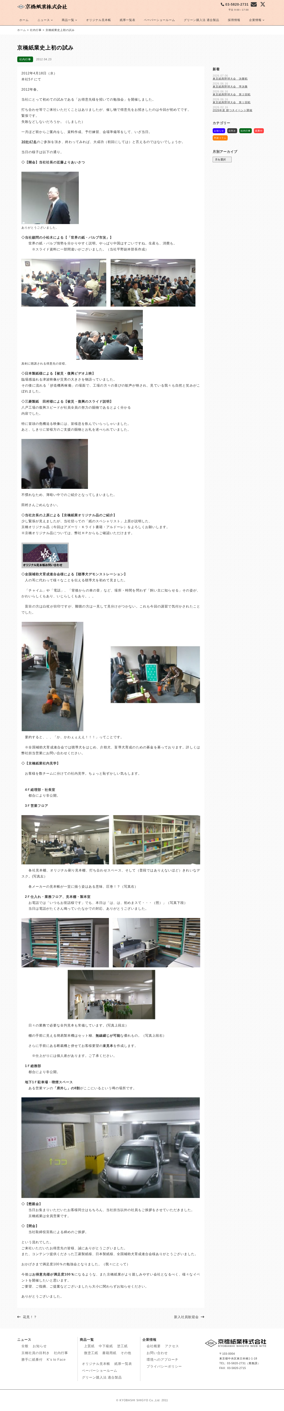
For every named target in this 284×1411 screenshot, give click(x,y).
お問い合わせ (157, 1353)
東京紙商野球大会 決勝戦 (230, 78)
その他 (126, 1353)
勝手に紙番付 (32, 1359)
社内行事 (25, 59)
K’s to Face (56, 1359)
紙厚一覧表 (127, 20)
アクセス (172, 1346)
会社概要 (154, 1346)
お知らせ (219, 130)
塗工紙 (122, 1346)
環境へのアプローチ (162, 1359)
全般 (24, 1346)
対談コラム (220, 138)
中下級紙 (106, 1346)
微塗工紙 (91, 1353)
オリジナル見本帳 (98, 20)
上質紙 (89, 1346)
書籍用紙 (109, 1353)
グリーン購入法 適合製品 (201, 20)
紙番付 (259, 130)
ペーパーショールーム (159, 20)
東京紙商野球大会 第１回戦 (232, 102)
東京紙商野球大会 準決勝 (230, 86)
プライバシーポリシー (164, 1366)
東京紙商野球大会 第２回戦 (232, 94)
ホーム (24, 20)
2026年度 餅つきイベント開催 (232, 110)
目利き (232, 130)
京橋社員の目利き (35, 1353)
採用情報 (234, 20)
